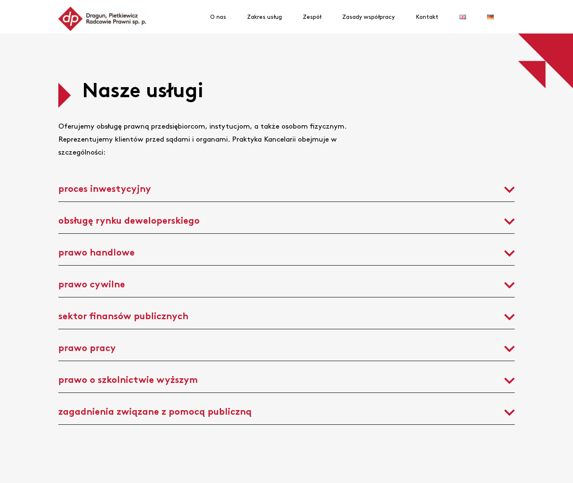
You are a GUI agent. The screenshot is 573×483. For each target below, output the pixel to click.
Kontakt (427, 17)
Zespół (312, 17)
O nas (218, 17)
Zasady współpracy (368, 17)
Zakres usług (264, 17)
